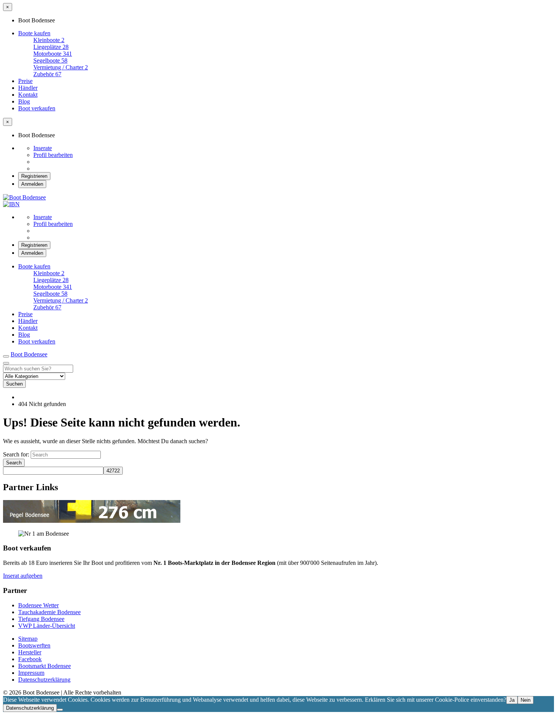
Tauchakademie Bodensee (49, 612)
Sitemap (28, 638)
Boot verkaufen (36, 108)
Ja (512, 700)
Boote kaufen (34, 33)
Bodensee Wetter (38, 605)
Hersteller (29, 652)
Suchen (14, 384)
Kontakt (28, 94)
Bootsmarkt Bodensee (44, 666)
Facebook (30, 659)
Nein (525, 700)
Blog (24, 101)
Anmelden (32, 184)
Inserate (42, 148)
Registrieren (34, 176)
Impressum (31, 673)
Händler (28, 88)
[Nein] (60, 710)
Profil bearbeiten (53, 155)
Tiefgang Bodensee (41, 619)
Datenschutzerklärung (44, 679)
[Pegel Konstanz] (91, 520)
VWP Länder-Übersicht (46, 625)
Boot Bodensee (29, 354)
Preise (25, 81)
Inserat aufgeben (22, 575)
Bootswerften (34, 645)
